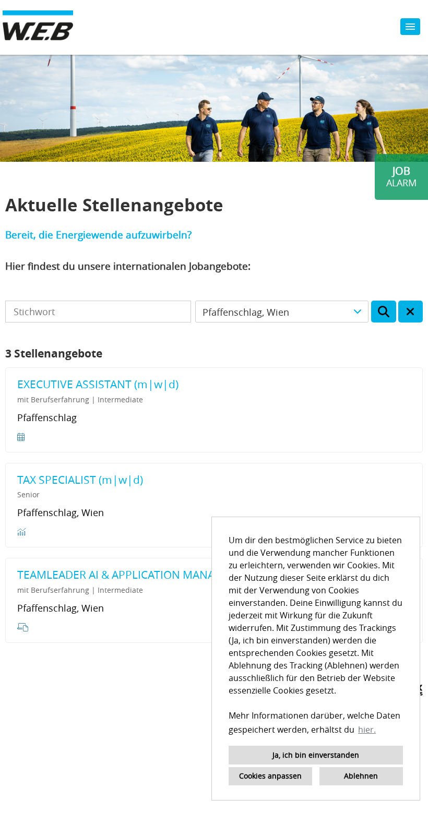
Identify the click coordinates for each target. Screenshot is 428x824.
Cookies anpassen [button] (270, 776)
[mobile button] (410, 26)
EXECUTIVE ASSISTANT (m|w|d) (98, 384)
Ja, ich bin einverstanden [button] (315, 755)
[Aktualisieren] (383, 312)
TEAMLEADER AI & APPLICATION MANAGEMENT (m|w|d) (161, 574)
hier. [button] (367, 729)
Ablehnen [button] (361, 776)
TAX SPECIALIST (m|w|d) (80, 479)
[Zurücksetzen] (410, 312)
